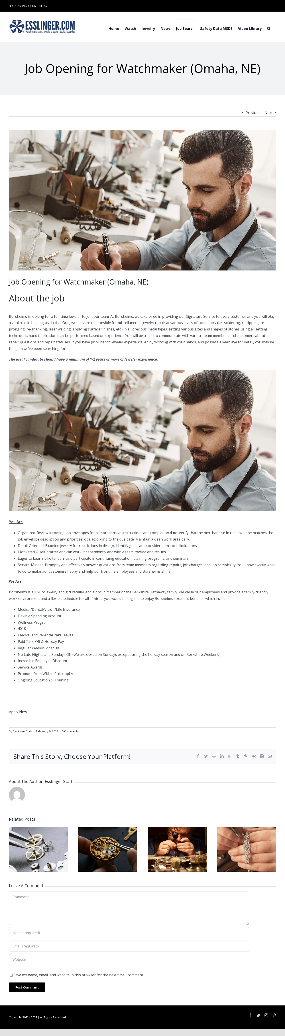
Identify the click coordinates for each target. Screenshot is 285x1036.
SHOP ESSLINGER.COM (23, 6)
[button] (269, 28)
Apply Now (18, 711)
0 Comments (70, 731)
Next (269, 112)
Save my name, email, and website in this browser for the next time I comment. (78, 974)
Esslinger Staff (22, 731)
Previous (253, 112)
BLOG (43, 6)
